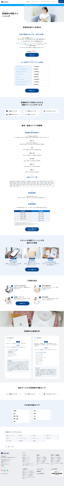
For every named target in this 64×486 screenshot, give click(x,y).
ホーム (6, 446)
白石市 (48, 181)
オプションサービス (22, 438)
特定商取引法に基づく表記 (5, 461)
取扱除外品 (21, 440)
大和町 (34, 184)
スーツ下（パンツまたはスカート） (22, 69)
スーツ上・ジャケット (19, 66)
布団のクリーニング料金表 (41, 460)
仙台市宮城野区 (17, 181)
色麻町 (44, 184)
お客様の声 (48, 438)
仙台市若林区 (23, 181)
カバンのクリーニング (51, 111)
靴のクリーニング (31, 114)
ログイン (62, 1)
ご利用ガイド (8, 438)
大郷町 (37, 184)
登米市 (21, 182)
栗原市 (24, 182)
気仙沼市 (44, 181)
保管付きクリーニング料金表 (41, 458)
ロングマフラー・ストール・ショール (22, 81)
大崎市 (32, 182)
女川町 (14, 185)
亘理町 (17, 184)
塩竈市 (41, 181)
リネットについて (40, 469)
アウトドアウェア (34, 44)
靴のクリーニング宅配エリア (56, 461)
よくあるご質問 (8, 440)
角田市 (11, 182)
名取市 (51, 181)
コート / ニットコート (19, 74)
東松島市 (28, 182)
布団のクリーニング (32, 111)
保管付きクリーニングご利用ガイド (29, 472)
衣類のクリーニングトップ (10, 435)
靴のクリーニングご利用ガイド (28, 475)
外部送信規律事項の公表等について (6, 459)
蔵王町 (38, 182)
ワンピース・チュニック (20, 79)
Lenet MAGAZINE (40, 473)
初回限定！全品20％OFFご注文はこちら (32, 5)
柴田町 (52, 182)
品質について (48, 435)
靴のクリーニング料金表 (41, 461)
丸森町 (14, 184)
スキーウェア (22, 44)
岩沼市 (18, 182)
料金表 (20, 435)
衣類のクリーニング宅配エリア (56, 457)
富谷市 (35, 182)
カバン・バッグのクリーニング (28, 463)
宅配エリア (34, 435)
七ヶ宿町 (41, 182)
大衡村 (40, 184)
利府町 (31, 184)
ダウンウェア (28, 43)
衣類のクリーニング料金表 (41, 457)
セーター (17, 76)
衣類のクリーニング (13, 111)
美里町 (11, 185)
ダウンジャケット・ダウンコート (21, 71)
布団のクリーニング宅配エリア (56, 460)
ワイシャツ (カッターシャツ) (20, 84)
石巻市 (38, 181)
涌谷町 (50, 184)
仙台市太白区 (29, 181)
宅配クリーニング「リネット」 (37, 37)
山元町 (21, 184)
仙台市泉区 (34, 181)
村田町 (49, 182)
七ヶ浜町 (27, 184)
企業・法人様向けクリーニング (28, 464)
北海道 (14, 410)
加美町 (47, 184)
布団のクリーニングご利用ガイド (28, 474)
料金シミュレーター (36, 438)
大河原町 (45, 182)
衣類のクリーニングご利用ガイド (28, 471)
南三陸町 (17, 185)
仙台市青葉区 (12, 181)
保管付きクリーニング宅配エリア (56, 458)
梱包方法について (45, 289)
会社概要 (2, 465)
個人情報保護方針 (3, 456)
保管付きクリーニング (13, 114)
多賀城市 (14, 182)
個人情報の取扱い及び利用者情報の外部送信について (8, 458)
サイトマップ (3, 466)
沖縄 (35, 418)
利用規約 (34, 440)
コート (43, 43)
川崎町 (11, 184)
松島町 (24, 184)
